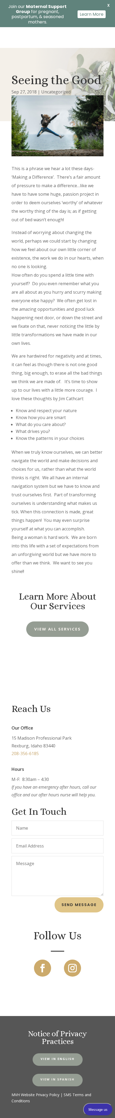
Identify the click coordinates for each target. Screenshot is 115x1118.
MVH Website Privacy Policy (35, 1094)
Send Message (79, 904)
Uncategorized (56, 92)
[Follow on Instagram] (72, 968)
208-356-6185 (25, 753)
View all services (57, 629)
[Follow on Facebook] (42, 968)
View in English (58, 1059)
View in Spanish (57, 1079)
